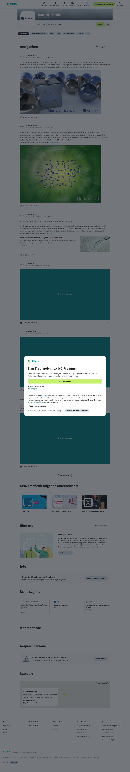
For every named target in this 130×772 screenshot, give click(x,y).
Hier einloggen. (32, 389)
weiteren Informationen (35, 402)
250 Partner (46, 396)
